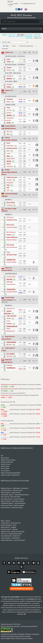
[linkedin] (14, 563)
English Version (10, 638)
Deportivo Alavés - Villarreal (9, 529)
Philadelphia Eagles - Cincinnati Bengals (13, 503)
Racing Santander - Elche (8, 525)
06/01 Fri (37, 35)
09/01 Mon (28, 36)
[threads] (38, 563)
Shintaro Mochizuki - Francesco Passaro (13, 540)
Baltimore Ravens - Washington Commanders (14, 488)
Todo (6, 46)
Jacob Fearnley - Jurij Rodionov (10, 538)
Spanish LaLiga (5, 464)
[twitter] (9, 563)
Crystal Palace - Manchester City (10, 523)
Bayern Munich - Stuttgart (8, 527)
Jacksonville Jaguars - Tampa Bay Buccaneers (15, 494)
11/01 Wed (29, 38)
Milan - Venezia (5, 521)
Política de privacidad (7, 636)
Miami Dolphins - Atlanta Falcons (11, 492)
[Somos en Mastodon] (21, 9)
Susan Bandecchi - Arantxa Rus (10, 536)
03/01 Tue (12, 35)
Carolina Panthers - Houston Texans (12, 490)
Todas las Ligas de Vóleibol (24, 638)
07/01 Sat (11, 36)
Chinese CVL (9, 52)
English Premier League (8, 460)
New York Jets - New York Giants (10, 497)
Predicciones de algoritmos (9, 384)
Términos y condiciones (32, 634)
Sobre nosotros (19, 636)
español (15, 3)
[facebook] (4, 563)
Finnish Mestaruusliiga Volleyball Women (9, 172)
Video (14, 46)
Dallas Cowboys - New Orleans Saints (12, 501)
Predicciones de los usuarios (9, 389)
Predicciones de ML (7, 395)
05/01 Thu (29, 35)
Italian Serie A (5, 458)
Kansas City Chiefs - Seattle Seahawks (12, 505)
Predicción (5, 48)
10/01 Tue (37, 36)
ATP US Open (5, 468)
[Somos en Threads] (19, 9)
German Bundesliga (7, 462)
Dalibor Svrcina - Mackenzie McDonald (12, 531)
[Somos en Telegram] (16, 9)
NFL (2, 456)
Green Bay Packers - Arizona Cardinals (12, 499)
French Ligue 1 (5, 471)
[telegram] (33, 563)
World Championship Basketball (10, 473)
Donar (3, 638)
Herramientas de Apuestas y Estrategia (12, 634)
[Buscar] (40, 21)
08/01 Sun (19, 36)
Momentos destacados (26, 46)
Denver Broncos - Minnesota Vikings (12, 507)
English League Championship (10, 475)
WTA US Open (5, 466)
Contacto (27, 636)
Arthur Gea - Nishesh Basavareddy (11, 534)
